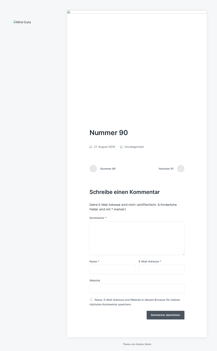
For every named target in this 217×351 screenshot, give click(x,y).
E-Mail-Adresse (150, 261)
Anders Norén (143, 344)
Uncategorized (134, 146)
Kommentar (98, 218)
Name (94, 261)
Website (95, 280)
